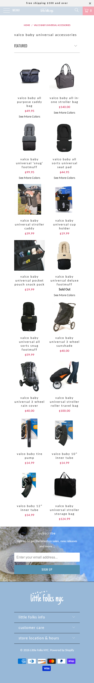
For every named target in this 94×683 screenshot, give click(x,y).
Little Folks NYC (39, 650)
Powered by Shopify (62, 650)
